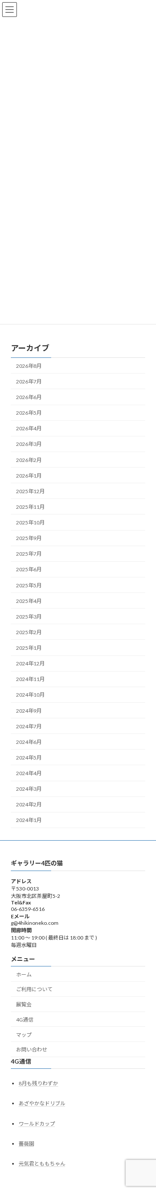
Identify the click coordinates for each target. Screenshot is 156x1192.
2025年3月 (29, 616)
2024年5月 (29, 757)
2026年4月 (29, 428)
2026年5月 (29, 412)
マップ (24, 1034)
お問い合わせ (31, 1049)
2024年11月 (30, 679)
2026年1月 (29, 475)
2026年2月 (29, 459)
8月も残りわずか (38, 1083)
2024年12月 (30, 663)
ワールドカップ (37, 1123)
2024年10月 (30, 694)
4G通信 (24, 1019)
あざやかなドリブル (42, 1103)
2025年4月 (29, 600)
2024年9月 (29, 710)
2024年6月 (29, 741)
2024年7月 (29, 726)
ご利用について (34, 989)
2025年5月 (29, 585)
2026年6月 (29, 397)
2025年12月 (30, 491)
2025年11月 (30, 506)
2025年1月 (29, 648)
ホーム (24, 974)
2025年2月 (29, 632)
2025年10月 (30, 522)
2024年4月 (29, 773)
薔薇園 (26, 1143)
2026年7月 (29, 381)
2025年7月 (29, 553)
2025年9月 (29, 538)
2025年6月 (29, 569)
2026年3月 (29, 444)
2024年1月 (29, 820)
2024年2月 (29, 804)
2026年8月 (29, 365)
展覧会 (24, 1004)
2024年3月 (29, 789)
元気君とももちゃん (42, 1163)
